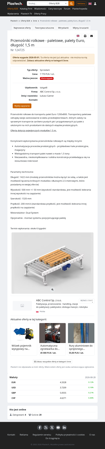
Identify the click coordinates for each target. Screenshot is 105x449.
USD (14, 387)
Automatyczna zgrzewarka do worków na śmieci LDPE (51, 347)
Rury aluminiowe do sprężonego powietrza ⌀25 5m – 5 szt (81, 347)
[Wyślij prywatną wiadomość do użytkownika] (91, 35)
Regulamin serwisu (42, 434)
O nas (92, 434)
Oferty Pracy (40, 13)
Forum (67, 8)
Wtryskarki (63, 27)
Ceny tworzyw (55, 8)
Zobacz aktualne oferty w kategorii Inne (47, 60)
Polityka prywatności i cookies (70, 434)
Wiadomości (40, 8)
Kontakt (11, 434)
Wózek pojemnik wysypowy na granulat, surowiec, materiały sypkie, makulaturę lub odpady (23, 347)
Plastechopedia (79, 8)
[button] (95, 3)
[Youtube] (58, 427)
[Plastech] (15, 3)
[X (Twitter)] (52, 427)
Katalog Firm (26, 8)
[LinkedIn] (64, 427)
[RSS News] (45, 427)
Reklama (81, 3)
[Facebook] (39, 427)
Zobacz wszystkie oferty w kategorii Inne (53, 361)
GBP (14, 392)
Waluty (13, 377)
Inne (35, 21)
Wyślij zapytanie (22, 105)
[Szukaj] (71, 3)
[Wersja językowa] (90, 3)
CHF (13, 398)
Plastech (14, 21)
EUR (14, 382)
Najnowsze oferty (22, 27)
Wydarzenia (13, 13)
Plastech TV (26, 13)
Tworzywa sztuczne (44, 27)
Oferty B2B (12, 8)
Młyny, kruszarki (81, 27)
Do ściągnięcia (53, 438)
